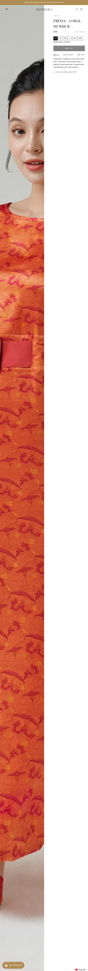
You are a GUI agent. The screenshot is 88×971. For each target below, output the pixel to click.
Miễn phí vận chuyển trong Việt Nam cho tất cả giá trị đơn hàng (44, 2)
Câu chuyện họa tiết (66, 72)
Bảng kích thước (62, 42)
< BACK (56, 16)
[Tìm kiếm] (77, 9)
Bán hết (69, 48)
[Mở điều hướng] (7, 9)
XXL (80, 38)
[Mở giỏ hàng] (81, 9)
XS (55, 38)
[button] (81, 969)
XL (74, 38)
